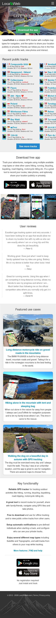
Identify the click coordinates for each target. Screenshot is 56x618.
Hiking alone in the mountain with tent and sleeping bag (28, 404)
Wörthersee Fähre (19, 111)
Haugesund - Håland (20, 72)
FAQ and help (35, 550)
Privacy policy (44, 595)
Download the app (28, 30)
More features (20, 550)
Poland (13, 103)
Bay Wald (15, 119)
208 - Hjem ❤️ (17, 95)
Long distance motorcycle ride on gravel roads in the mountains (28, 351)
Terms (35, 595)
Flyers (13, 87)
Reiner (51, 111)
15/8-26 (14, 135)
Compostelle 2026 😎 (20, 64)
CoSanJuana (16, 80)
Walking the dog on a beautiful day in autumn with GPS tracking (28, 457)
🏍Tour (13, 127)
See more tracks (28, 146)
